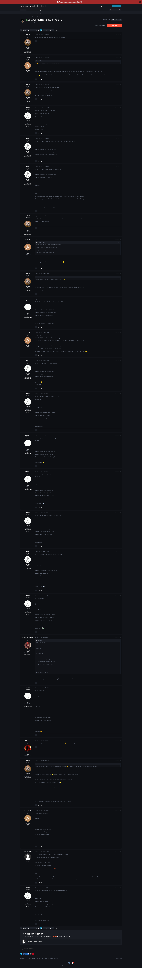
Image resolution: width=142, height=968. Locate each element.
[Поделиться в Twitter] (21, 954)
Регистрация (117, 6)
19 (46, 30)
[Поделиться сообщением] (120, 34)
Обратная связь (76, 966)
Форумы (23, 13)
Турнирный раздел (44, 22)
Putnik (27, 34)
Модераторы (39, 13)
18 (43, 30)
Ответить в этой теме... (36, 941)
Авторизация (107, 19)
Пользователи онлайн (49, 13)
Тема (68, 966)
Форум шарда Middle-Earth (33, 6)
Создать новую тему (99, 25)
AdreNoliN (27, 810)
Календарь (30, 13)
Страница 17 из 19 (59, 30)
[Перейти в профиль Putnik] (27, 42)
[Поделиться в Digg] (26, 954)
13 (30, 30)
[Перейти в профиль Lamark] (27, 115)
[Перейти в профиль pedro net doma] (27, 645)
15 (36, 30)
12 (28, 30)
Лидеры (59, 13)
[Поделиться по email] (31, 954)
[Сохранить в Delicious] (28, 954)
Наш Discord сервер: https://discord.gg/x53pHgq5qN (69, 1)
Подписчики (114, 19)
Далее (50, 30)
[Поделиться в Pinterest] (33, 954)
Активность (32, 10)
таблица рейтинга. (55, 868)
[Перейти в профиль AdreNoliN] (27, 818)
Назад (24, 30)
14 (33, 30)
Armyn (27, 740)
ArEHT (28, 57)
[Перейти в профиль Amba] (22, 21)
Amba (30, 22)
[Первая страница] (21, 30)
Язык (63, 966)
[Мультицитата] (36, 41)
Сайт (23, 10)
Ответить (114, 25)
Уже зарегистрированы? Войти (102, 6)
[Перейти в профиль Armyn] (27, 748)
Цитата (40, 41)
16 (38, 30)
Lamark (27, 108)
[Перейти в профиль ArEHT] (27, 65)
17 (41, 30)
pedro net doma (27, 637)
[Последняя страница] (53, 30)
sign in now (54, 936)
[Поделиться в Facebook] (24, 954)
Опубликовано (42, 34)
